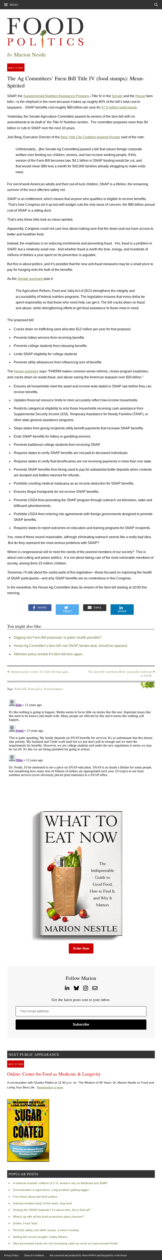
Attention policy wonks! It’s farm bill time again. (48, 654)
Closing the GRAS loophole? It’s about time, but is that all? (52, 1210)
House (140, 96)
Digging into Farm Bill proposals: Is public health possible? (57, 637)
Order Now (81, 948)
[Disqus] (81, 750)
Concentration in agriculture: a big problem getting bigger (51, 1189)
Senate (117, 96)
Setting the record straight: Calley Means (40, 1237)
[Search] (156, 4)
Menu (14, 5)
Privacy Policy (11, 1255)
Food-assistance (53, 689)
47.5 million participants (119, 107)
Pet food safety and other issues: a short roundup (46, 1230)
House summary (26, 371)
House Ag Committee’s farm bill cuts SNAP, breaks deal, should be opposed (70, 645)
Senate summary (30, 279)
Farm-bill (20, 689)
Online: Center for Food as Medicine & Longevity (54, 1074)
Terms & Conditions (34, 1255)
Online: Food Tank (25, 1223)
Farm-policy (35, 689)
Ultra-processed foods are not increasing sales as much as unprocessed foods (65, 1243)
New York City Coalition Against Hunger (90, 137)
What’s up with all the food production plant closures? (48, 1216)
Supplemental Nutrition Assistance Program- (56, 96)
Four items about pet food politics (35, 1196)
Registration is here (50, 1087)
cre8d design (120, 1255)
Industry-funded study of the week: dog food (42, 1203)
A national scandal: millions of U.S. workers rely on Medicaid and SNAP (60, 1183)
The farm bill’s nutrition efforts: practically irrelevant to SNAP (120, 674)
